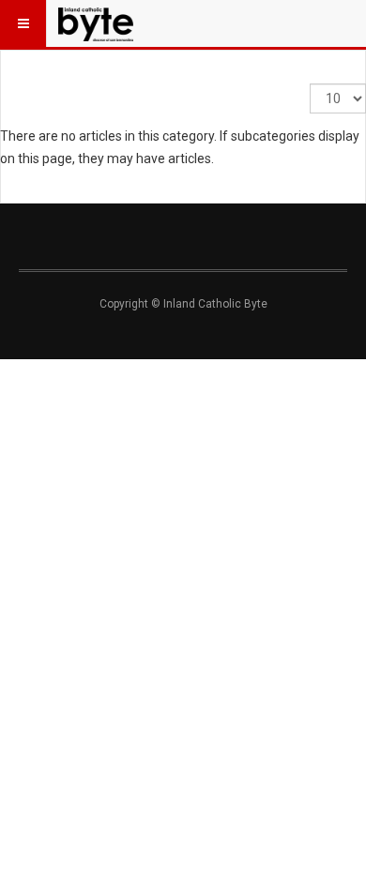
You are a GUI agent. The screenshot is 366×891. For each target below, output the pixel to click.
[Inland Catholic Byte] (95, 23)
